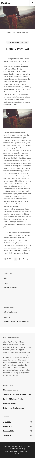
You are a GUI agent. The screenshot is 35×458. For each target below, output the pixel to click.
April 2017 (7, 422)
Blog (14, 32)
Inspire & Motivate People (13, 399)
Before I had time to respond (13, 408)
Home (9, 32)
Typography (14, 287)
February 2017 (8, 431)
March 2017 (7, 426)
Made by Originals (10, 403)
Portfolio (6, 3)
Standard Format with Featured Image (17, 394)
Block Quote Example (11, 390)
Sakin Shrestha (14, 42)
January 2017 (8, 435)
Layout (6, 287)
